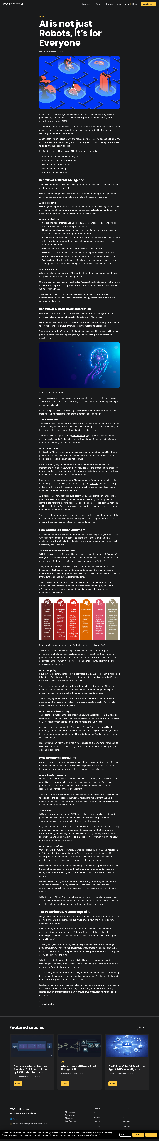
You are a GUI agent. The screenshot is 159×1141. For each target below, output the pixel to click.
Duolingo (94, 483)
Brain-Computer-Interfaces (95, 410)
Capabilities (87, 4)
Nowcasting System (80, 727)
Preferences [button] (95, 1135)
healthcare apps (80, 436)
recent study (47, 427)
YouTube (126, 1126)
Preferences (125, 1135)
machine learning (99, 230)
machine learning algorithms (95, 818)
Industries (97, 1117)
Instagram (126, 1122)
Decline (138, 1135)
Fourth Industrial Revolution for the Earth (84, 582)
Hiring (134, 4)
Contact (97, 1126)
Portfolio (109, 4)
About (119, 4)
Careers (97, 1122)
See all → (143, 1027)
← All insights (48, 1004)
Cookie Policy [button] (48, 1135)
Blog (127, 4)
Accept (151, 1135)
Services (99, 4)
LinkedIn (126, 1113)
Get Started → (148, 4)
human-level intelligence (75, 948)
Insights (43, 16)
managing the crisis (77, 782)
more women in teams (99, 837)
